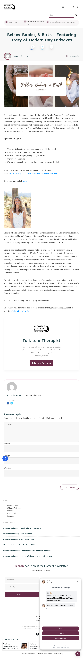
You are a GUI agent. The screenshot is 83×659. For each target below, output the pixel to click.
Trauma (10, 511)
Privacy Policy (58, 654)
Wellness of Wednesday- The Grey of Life (19, 545)
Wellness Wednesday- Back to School (17, 534)
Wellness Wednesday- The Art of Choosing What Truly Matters (27, 556)
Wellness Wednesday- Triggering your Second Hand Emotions (27, 550)
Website (7, 468)
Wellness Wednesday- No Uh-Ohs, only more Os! (22, 528)
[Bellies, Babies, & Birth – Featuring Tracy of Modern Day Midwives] (41, 86)
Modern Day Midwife (20, 311)
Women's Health (13, 505)
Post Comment (70, 487)
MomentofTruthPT (34, 395)
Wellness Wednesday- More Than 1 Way (18, 539)
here (25, 181)
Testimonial (11, 513)
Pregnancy (11, 516)
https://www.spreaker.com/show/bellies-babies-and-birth (34, 173)
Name (7, 443)
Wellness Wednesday (14, 508)
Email (7, 456)
